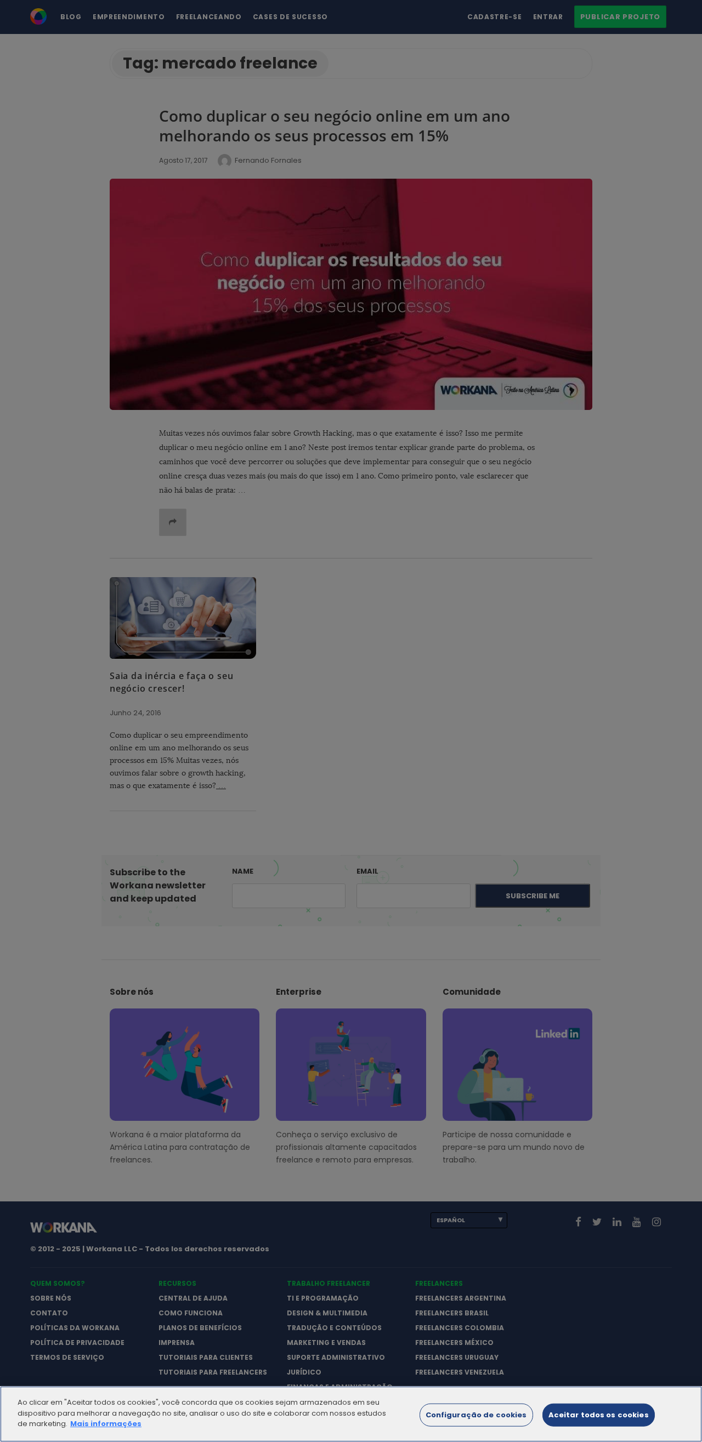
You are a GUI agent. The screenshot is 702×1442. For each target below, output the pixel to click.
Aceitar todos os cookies (598, 1415)
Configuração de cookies (476, 1415)
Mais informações (105, 1423)
